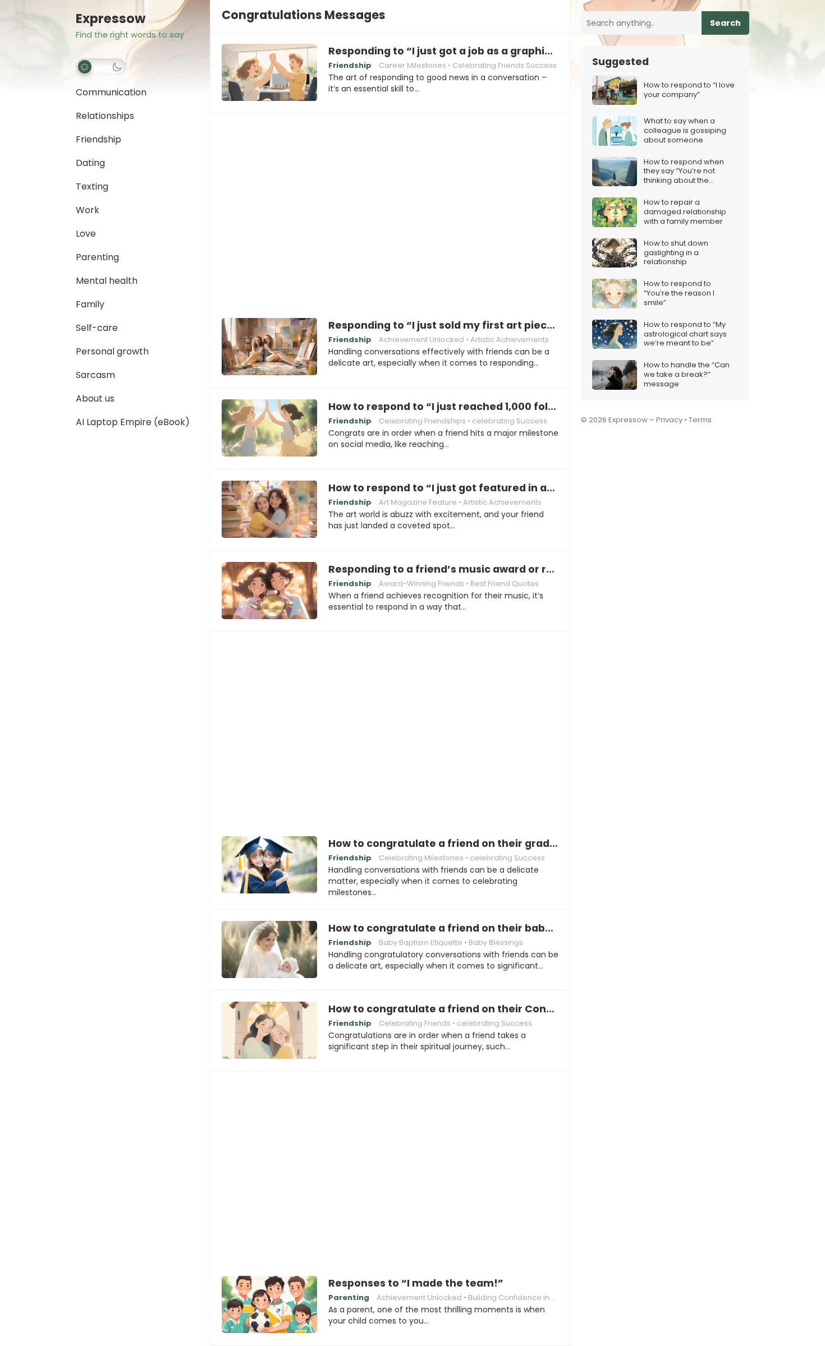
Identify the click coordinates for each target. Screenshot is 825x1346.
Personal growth (112, 351)
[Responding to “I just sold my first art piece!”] (269, 347)
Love (86, 233)
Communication (111, 92)
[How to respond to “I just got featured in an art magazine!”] (269, 510)
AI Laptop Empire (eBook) (133, 422)
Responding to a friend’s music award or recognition (443, 569)
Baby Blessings (496, 942)
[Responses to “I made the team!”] (269, 1305)
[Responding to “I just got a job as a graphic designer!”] (269, 73)
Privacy (669, 419)
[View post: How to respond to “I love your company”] (614, 90)
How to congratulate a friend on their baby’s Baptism (443, 928)
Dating (90, 162)
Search (725, 23)
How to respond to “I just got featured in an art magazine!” (443, 488)
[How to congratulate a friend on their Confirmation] (269, 1031)
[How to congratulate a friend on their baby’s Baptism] (269, 950)
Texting (92, 186)
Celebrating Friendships (422, 421)
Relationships (105, 115)
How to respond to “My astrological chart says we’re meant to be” (685, 334)
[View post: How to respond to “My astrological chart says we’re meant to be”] (614, 334)
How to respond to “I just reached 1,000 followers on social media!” (443, 406)
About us (95, 398)
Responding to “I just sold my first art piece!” (443, 325)
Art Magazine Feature (418, 502)
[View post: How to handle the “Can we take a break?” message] (614, 375)
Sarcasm (95, 374)
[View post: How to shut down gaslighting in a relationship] (614, 253)
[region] (390, 208)
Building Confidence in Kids (517, 1297)
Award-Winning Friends (421, 583)
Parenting (97, 257)
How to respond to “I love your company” (689, 90)
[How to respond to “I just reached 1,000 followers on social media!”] (269, 428)
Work (87, 210)
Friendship (98, 139)
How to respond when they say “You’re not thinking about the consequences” (684, 172)
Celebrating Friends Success (504, 65)
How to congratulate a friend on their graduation (443, 843)
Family (90, 304)
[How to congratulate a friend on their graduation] (269, 865)
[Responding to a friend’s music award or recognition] (269, 591)
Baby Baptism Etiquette (420, 942)
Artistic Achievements (509, 339)
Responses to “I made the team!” (415, 1283)
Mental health (107, 280)
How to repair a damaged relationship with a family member (685, 212)
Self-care (97, 327)
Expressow (110, 18)
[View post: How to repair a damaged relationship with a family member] (614, 212)
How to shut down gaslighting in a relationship (676, 253)
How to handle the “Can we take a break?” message (687, 375)
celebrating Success (509, 421)
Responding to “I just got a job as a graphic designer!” (443, 51)
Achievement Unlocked (421, 339)
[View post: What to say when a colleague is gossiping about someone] (614, 131)
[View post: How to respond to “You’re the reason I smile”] (614, 293)
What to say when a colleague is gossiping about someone (685, 131)
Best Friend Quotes (504, 583)
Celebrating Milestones (421, 857)
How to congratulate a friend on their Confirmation (443, 1009)
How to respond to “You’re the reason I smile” (679, 293)
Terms (700, 419)
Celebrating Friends (415, 1023)
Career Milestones (412, 65)
